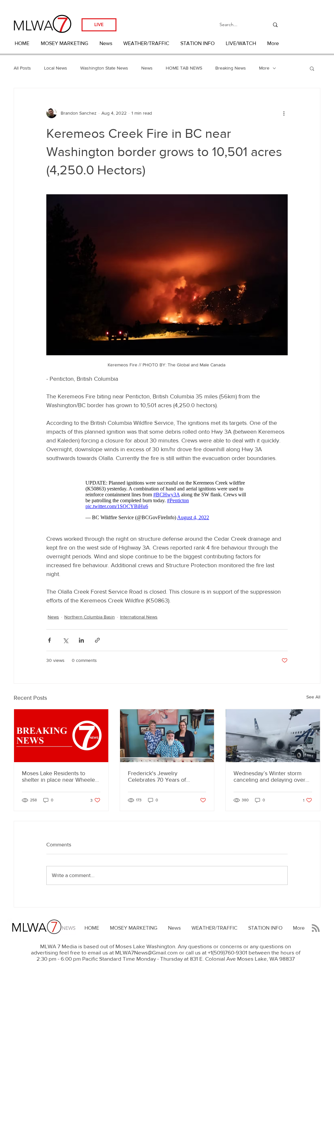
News (147, 68)
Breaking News (230, 68)
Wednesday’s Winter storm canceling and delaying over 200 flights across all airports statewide (270, 776)
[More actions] (284, 113)
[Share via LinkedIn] (81, 640)
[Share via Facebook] (49, 640)
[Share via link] (97, 640)
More (264, 68)
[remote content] (167, 499)
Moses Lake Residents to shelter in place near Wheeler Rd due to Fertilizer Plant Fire (59, 776)
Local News (55, 68)
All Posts (22, 68)
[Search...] (275, 24)
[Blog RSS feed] (316, 928)
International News (139, 616)
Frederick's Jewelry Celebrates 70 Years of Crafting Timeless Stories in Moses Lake (162, 776)
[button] (312, 68)
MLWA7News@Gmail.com (146, 952)
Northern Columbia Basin (89, 616)
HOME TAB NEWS (184, 68)
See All (313, 696)
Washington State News (104, 68)
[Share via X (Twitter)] (65, 640)
